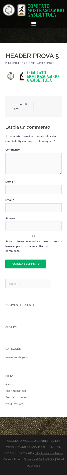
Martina (35, 465)
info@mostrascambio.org (49, 453)
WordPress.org (14, 404)
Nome (10, 181)
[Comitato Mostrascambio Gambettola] (33, 10)
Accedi (9, 384)
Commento (12, 149)
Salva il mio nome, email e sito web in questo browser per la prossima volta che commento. (33, 246)
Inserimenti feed (15, 390)
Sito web (10, 218)
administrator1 (45, 63)
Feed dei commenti (17, 397)
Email (9, 200)
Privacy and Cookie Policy (39, 459)
